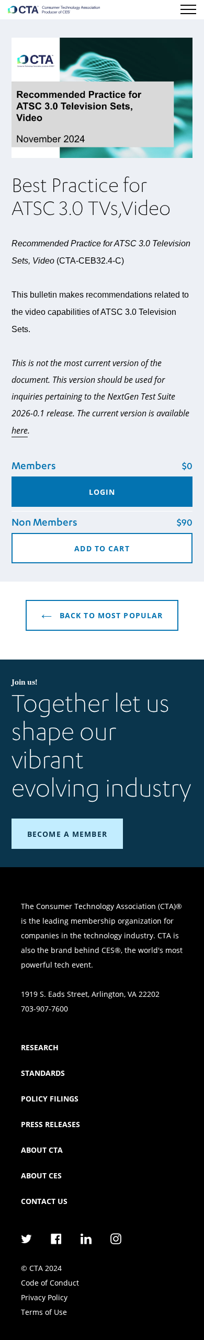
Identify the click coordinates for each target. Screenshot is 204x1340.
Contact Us (44, 1201)
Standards (43, 1073)
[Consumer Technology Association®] (54, 9)
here (20, 430)
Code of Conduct (50, 1283)
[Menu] (188, 9)
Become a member (67, 834)
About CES (41, 1175)
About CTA (42, 1150)
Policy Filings (49, 1099)
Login (102, 492)
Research (40, 1047)
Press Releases (50, 1124)
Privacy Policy (44, 1297)
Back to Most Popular (110, 615)
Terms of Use (44, 1312)
